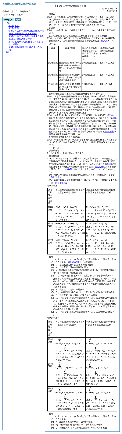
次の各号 (99, 166)
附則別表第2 (61, 183)
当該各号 (68, 169)
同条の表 (76, 129)
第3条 (110, 115)
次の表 (104, 41)
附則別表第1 (57, 177)
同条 (115, 118)
